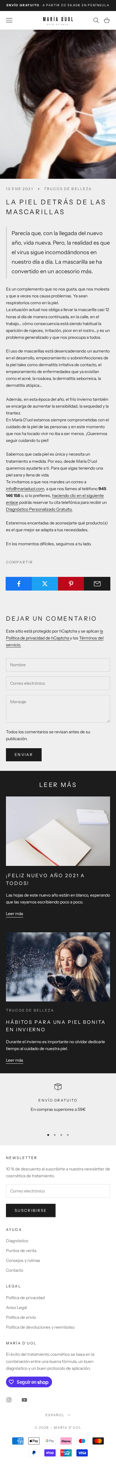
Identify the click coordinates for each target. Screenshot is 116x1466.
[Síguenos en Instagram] (9, 1400)
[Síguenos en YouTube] (24, 1400)
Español (55, 1415)
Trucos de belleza (68, 189)
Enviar (24, 754)
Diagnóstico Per (21, 509)
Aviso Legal (16, 1307)
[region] (58, 1104)
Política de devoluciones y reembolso (40, 1327)
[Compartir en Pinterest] (71, 583)
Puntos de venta (21, 1250)
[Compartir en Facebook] (19, 583)
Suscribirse (31, 1210)
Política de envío (21, 1317)
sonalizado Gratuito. (54, 509)
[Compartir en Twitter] (45, 583)
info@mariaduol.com (25, 488)
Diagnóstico (17, 1240)
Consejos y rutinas (23, 1260)
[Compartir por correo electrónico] (97, 583)
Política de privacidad (25, 1297)
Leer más (14, 913)
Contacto (14, 1270)
